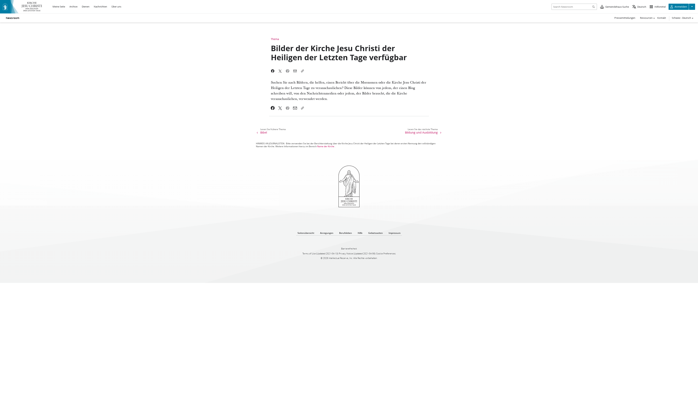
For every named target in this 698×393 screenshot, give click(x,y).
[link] (272, 108)
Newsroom (12, 18)
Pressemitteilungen (624, 17)
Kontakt (661, 17)
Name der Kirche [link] (325, 146)
